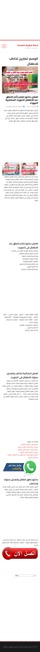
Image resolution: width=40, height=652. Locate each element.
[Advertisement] (20, 20)
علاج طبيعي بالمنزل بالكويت (29, 444)
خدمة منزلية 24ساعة (27, 45)
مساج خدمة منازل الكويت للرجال (28, 446)
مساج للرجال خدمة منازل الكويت (28, 449)
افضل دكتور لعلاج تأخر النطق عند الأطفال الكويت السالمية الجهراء (22, 100)
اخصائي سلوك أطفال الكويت (29, 452)
